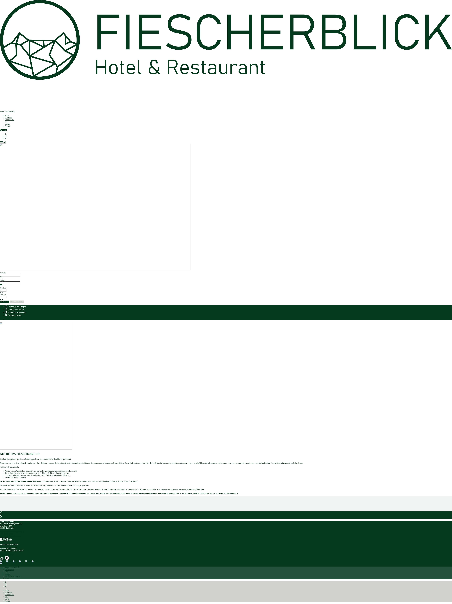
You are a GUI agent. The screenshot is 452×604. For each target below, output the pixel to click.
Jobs (6, 572)
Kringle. (8, 578)
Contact (7, 126)
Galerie (7, 124)
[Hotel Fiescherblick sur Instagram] (6, 540)
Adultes (3, 288)
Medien (7, 574)
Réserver (3, 130)
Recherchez (4, 302)
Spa (6, 122)
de (5, 134)
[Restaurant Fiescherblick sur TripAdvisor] (2, 559)
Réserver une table (7, 555)
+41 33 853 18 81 (6, 534)
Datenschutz (9, 570)
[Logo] (3, 561)
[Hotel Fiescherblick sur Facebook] (2, 540)
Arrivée (3, 273)
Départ (2, 280)
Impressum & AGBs (12, 568)
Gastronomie (9, 120)
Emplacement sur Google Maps (11, 532)
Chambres (8, 118)
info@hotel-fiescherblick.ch (10, 536)
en (5, 136)
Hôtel (7, 115)
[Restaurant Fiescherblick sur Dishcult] (7, 559)
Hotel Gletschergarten (13, 576)
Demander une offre (17, 302)
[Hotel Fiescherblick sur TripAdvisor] (10, 540)
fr (5, 138)
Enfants (3, 295)
